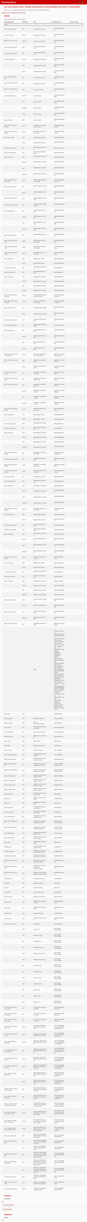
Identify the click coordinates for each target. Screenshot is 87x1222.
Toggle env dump (7, 1209)
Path (9, 22)
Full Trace (23, 12)
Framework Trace (15, 12)
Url (12, 22)
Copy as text (81, 2)
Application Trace (6, 12)
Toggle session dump (8, 1205)
